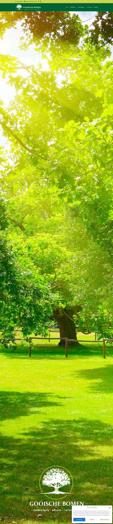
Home (67, 7)
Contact (96, 7)
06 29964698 (19, 1)
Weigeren (92, 519)
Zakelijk (72, 7)
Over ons (89, 7)
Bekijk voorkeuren (104, 519)
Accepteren (79, 519)
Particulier (81, 7)
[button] (110, 508)
